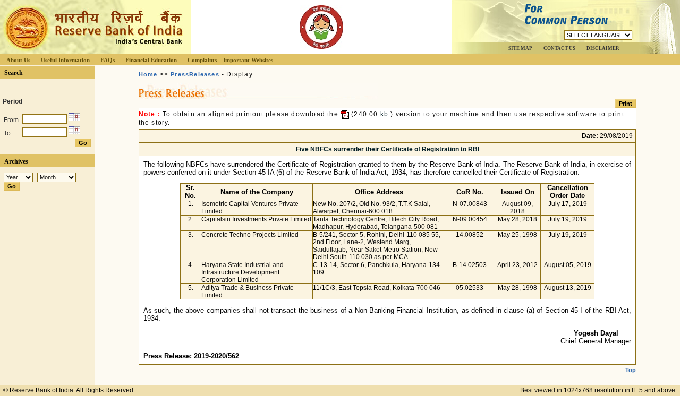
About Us (18, 60)
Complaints (202, 60)
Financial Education (151, 60)
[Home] (92, 51)
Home (148, 74)
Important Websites (248, 60)
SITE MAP (520, 48)
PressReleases (195, 74)
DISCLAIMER (602, 48)
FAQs (107, 60)
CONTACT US (559, 48)
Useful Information (65, 60)
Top (630, 370)
